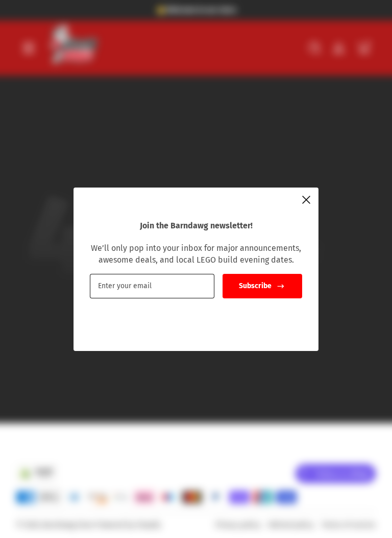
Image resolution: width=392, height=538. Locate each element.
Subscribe (255, 286)
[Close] (306, 200)
